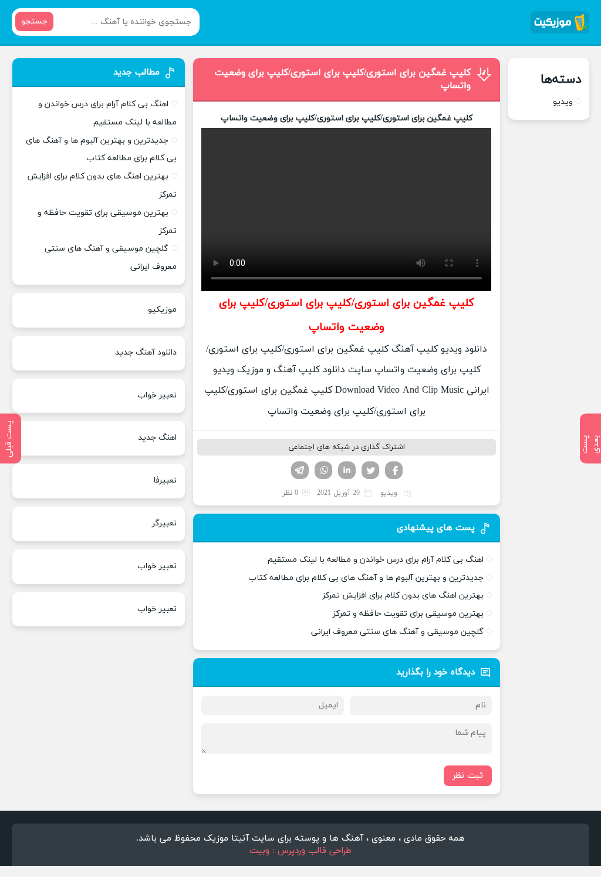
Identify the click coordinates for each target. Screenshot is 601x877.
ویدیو (388, 493)
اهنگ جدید (157, 437)
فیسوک (394, 470)
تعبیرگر (164, 523)
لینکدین (347, 470)
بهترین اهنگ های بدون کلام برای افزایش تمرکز (403, 595)
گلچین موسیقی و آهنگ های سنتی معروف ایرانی (397, 631)
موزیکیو (162, 309)
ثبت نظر (468, 776)
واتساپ (323, 470)
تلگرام (300, 470)
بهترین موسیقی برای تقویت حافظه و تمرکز (408, 613)
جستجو (34, 21)
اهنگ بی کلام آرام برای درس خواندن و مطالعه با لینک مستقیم (376, 559)
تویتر (370, 470)
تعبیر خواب (157, 395)
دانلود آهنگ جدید (146, 352)
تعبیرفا (165, 480)
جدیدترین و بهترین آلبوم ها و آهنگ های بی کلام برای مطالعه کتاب (366, 577)
